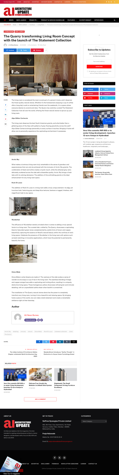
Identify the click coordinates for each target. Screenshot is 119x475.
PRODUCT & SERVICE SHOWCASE (53, 20)
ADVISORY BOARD (46, 2)
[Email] (5, 124)
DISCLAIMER (45, 463)
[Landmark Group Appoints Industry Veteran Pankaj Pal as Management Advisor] (88, 153)
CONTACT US (58, 2)
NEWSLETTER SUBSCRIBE (69, 463)
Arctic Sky (8, 331)
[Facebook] (5, 105)
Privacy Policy (98, 73)
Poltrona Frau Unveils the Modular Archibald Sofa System (40, 384)
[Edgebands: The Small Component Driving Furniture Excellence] (65, 374)
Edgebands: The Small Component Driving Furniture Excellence (64, 385)
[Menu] (5, 20)
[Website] (41, 320)
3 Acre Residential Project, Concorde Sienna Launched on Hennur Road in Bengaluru (104, 163)
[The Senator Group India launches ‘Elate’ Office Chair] (88, 174)
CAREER (83, 463)
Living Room (8, 31)
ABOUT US (26, 2)
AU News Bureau (13, 45)
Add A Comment (40, 399)
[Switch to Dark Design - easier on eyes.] (114, 2)
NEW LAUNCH (21, 20)
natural (30, 331)
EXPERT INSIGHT (85, 20)
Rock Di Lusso (48, 331)
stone (71, 331)
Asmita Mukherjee (89, 138)
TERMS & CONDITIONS (79, 2)
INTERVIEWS (98, 20)
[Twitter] (5, 110)
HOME (19, 2)
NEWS (11, 20)
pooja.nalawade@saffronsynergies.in (60, 441)
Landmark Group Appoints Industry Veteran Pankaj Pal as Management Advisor (104, 153)
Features (71, 20)
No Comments (33, 45)
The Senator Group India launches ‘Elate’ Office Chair (103, 173)
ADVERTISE (35, 2)
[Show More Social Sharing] (46, 50)
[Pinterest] (5, 119)
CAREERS (67, 2)
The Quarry (8, 334)
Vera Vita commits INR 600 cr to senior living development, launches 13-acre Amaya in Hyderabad (14, 386)
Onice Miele (38, 331)
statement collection (61, 331)
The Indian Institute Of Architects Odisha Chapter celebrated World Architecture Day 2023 (22, 354)
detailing (15, 331)
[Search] (114, 20)
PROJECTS (32, 20)
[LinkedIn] (5, 114)
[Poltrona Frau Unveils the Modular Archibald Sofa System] (40, 374)
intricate (23, 331)
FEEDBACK (55, 463)
